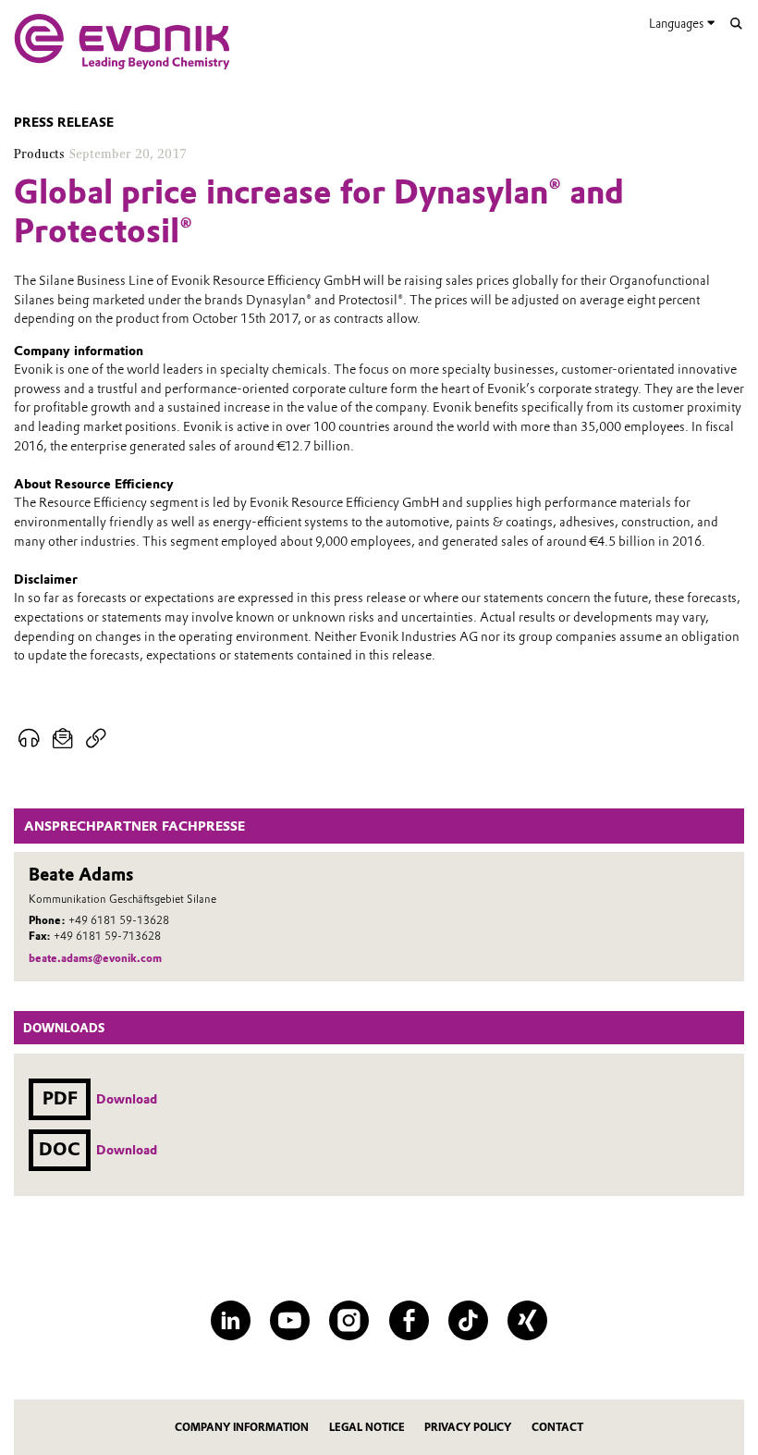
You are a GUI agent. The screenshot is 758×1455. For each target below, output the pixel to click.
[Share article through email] (62, 738)
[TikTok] (468, 1320)
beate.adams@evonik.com (95, 958)
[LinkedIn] (231, 1320)
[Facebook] (409, 1320)
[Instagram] (349, 1320)
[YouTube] (290, 1320)
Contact (557, 1427)
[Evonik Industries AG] (122, 41)
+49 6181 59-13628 (118, 920)
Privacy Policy (467, 1427)
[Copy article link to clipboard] (95, 738)
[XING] (527, 1320)
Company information (242, 1427)
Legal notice (367, 1427)
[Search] (736, 23)
